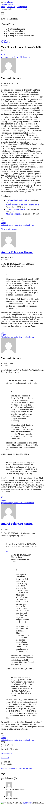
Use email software (26, 225)
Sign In (4, 4)
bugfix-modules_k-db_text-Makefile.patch (22, 205)
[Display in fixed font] (2, 218)
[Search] (26, 9)
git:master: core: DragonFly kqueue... (15, 57)
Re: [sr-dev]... (6, 42)
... (1, 270)
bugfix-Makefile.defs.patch (16, 200)
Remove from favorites (23, 768)
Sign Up (10, 4)
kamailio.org (8, 2)
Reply (3, 223)
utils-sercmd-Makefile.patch (17, 209)
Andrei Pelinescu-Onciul (17, 252)
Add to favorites (7, 768)
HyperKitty (27, 803)
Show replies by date (9, 229)
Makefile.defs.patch (14, 214)
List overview (6, 753)
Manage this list (7, 7)
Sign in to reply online (10, 225)
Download (5, 757)
